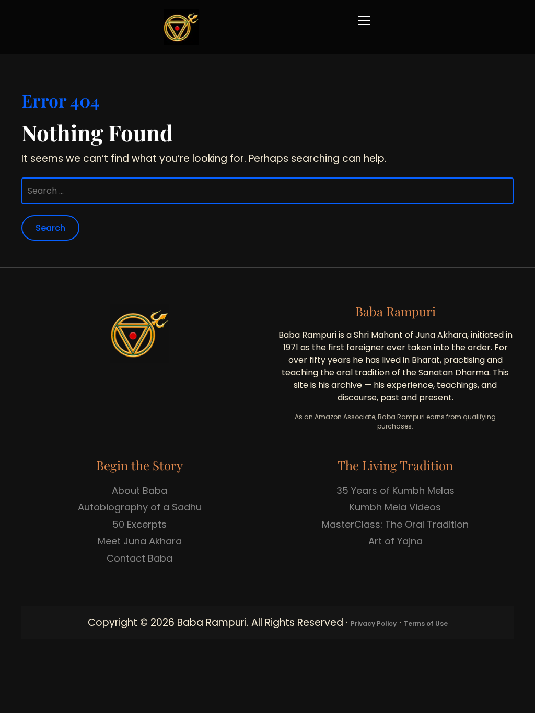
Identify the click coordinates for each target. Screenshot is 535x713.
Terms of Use (426, 623)
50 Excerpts (139, 524)
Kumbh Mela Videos (395, 507)
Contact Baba (139, 558)
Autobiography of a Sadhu (140, 507)
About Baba (139, 490)
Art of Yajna (395, 541)
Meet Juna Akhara (140, 541)
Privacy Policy (374, 623)
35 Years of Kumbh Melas (395, 490)
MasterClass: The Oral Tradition (395, 524)
